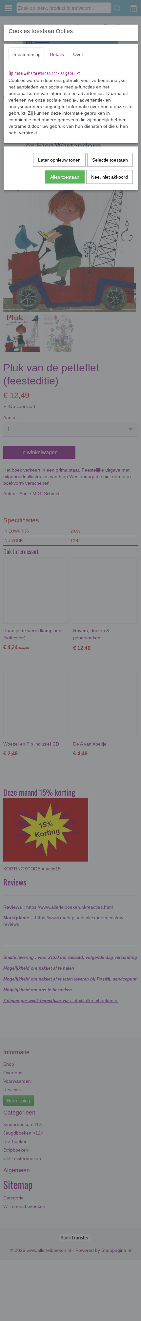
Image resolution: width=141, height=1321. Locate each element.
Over (78, 54)
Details (57, 54)
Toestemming (27, 54)
